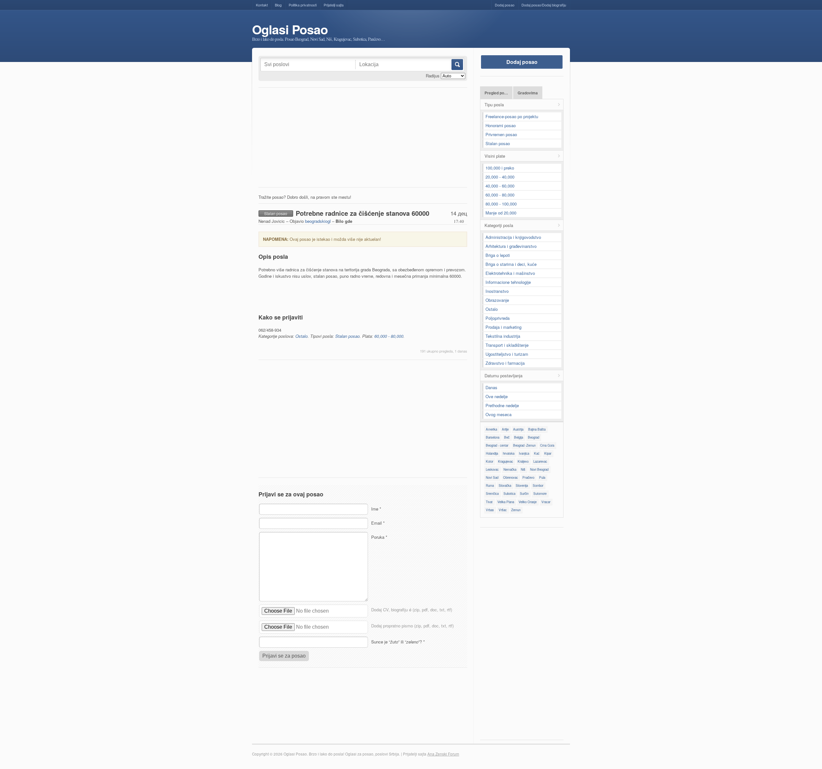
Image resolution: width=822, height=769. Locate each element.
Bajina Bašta (537, 429)
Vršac (503, 510)
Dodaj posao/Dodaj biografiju (543, 4)
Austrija (518, 429)
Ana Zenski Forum (443, 753)
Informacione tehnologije (508, 282)
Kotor (489, 461)
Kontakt (262, 4)
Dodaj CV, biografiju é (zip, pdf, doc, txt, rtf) (411, 610)
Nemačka (509, 469)
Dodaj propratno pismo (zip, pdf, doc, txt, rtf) (412, 626)
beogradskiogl (318, 221)
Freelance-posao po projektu (511, 116)
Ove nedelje (496, 396)
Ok (456, 64)
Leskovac (492, 469)
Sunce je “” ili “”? (398, 642)
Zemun (515, 510)
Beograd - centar (497, 445)
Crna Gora (547, 445)
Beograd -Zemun (524, 445)
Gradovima (528, 93)
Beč (507, 437)
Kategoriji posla (499, 225)
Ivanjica (524, 453)
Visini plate (495, 156)
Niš (523, 469)
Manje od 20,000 (500, 213)
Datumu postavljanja (503, 375)
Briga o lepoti (497, 255)
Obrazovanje (497, 300)
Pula (542, 477)
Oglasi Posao (290, 29)
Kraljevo (523, 461)
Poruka (379, 537)
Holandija (492, 453)
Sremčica (492, 493)
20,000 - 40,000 (499, 177)
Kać (536, 453)
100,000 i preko (499, 168)
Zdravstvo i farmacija (505, 363)
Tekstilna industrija (502, 336)
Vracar (545, 502)
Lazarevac (540, 461)
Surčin (524, 493)
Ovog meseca (498, 414)
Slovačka (505, 485)
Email (378, 523)
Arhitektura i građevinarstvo (511, 246)
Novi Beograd (539, 469)
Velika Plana (505, 502)
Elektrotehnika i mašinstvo (510, 273)
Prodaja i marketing (503, 327)
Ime (376, 509)
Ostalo (301, 336)
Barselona (492, 437)
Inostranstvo (497, 291)
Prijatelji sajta (334, 4)
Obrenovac (510, 477)
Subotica (509, 493)
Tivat (489, 502)
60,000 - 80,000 (388, 336)
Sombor (538, 485)
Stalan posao (347, 336)
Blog (278, 4)
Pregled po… (496, 93)
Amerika (491, 429)
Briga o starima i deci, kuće (511, 264)
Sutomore (540, 493)
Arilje (505, 429)
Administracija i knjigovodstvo (513, 237)
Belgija (518, 437)
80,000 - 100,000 (501, 204)
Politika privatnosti (303, 4)
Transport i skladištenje (507, 345)
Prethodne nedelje (502, 405)
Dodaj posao (504, 4)
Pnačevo (528, 477)
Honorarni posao (500, 125)
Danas (491, 387)
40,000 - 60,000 (499, 186)
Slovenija (522, 485)
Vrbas (490, 510)
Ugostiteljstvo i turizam (506, 354)
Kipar (547, 453)
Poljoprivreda (497, 318)
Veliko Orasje (528, 502)
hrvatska (508, 453)
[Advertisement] (362, 139)
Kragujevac (505, 461)
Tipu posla (494, 104)
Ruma (490, 485)
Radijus (433, 76)
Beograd (533, 437)
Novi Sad (492, 477)
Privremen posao (501, 134)
